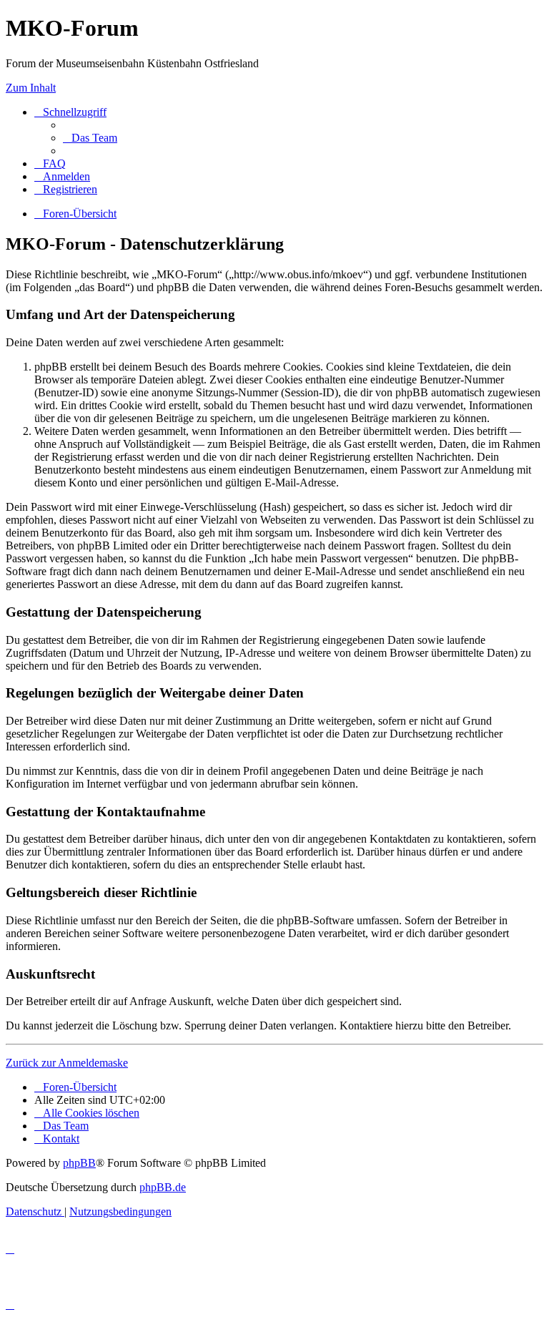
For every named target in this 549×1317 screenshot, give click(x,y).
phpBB (79, 1163)
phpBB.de (162, 1187)
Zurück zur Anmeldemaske (67, 1063)
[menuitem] (90, 138)
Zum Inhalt (31, 88)
